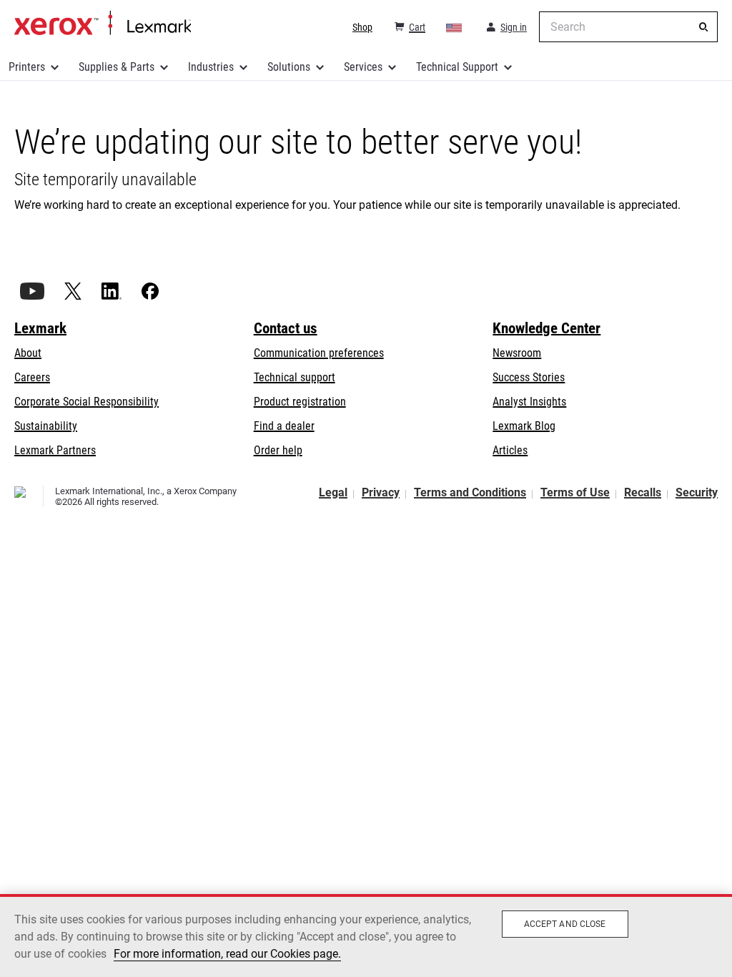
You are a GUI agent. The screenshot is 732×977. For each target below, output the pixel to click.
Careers (32, 377)
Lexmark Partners (55, 450)
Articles (510, 450)
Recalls (642, 492)
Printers (27, 67)
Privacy (381, 492)
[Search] (703, 27)
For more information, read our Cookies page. (227, 954)
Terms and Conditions (470, 492)
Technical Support (457, 67)
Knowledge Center (546, 328)
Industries (211, 67)
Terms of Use (575, 492)
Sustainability (45, 426)
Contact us (285, 328)
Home (102, 23)
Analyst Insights (529, 401)
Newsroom (517, 353)
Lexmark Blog (524, 426)
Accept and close (565, 924)
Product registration (300, 401)
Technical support (294, 377)
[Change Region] (454, 27)
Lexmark (40, 328)
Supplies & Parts (116, 67)
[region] (366, 935)
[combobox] (628, 26)
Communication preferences (319, 353)
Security (697, 492)
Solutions (288, 67)
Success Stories (529, 377)
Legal (333, 492)
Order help (278, 450)
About (27, 353)
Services (363, 67)
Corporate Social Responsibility (86, 401)
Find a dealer (284, 426)
